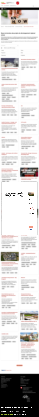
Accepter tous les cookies (6, 414)
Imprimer (30, 226)
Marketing (17, 411)
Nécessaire (4, 411)
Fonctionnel (11, 411)
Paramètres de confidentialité (5, 404)
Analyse (23, 411)
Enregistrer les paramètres (20, 414)
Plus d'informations (30, 408)
